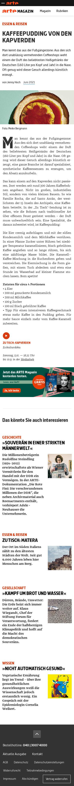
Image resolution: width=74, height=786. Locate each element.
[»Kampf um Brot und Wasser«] (60, 611)
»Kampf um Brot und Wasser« (34, 593)
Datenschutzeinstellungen (49, 762)
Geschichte (11, 437)
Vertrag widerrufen (57, 779)
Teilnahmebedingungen (40, 770)
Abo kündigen (30, 779)
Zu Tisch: (20, 540)
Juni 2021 (29, 82)
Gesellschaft (14, 588)
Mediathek (27, 359)
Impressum (9, 779)
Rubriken (62, 11)
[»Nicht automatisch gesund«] (60, 686)
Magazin (45, 11)
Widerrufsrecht (11, 770)
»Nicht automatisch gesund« (33, 668)
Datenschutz (21, 762)
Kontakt (37, 754)
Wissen (8, 663)
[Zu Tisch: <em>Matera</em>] (60, 558)
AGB (5, 762)
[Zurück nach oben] (37, 734)
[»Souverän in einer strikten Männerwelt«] (60, 466)
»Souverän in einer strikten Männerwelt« (33, 445)
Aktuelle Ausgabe (14, 754)
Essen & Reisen (14, 24)
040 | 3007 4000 (35, 745)
